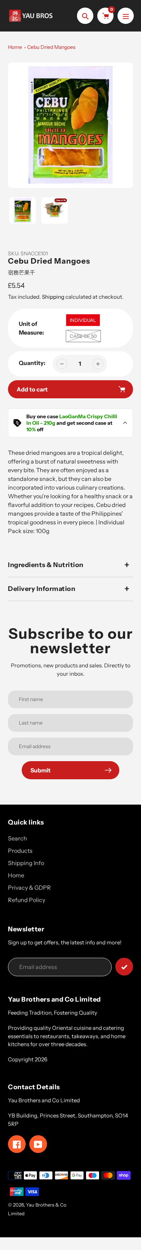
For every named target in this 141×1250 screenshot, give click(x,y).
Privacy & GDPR (29, 887)
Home (15, 47)
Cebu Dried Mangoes (51, 47)
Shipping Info (26, 863)
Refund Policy (26, 899)
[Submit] (124, 967)
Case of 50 (83, 336)
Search (17, 838)
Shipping (53, 296)
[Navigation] (126, 16)
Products (20, 850)
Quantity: (32, 362)
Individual (83, 320)
